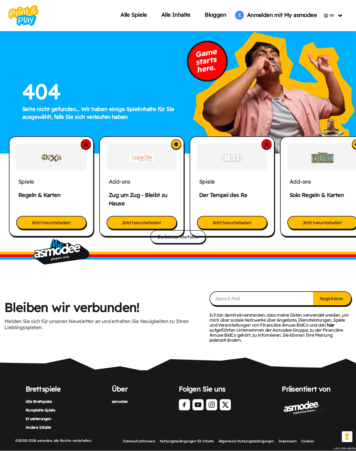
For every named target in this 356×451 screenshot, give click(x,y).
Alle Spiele (133, 14)
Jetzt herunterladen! (51, 222)
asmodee (120, 401)
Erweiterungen (38, 418)
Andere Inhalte (38, 427)
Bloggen (215, 14)
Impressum (287, 441)
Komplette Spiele (40, 410)
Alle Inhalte (176, 14)
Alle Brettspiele (39, 401)
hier (330, 325)
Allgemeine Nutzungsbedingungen (246, 441)
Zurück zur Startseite (177, 237)
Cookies (307, 441)
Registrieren (332, 298)
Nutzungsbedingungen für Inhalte (187, 441)
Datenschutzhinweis (139, 441)
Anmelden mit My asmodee (280, 14)
